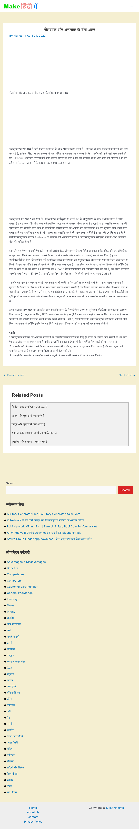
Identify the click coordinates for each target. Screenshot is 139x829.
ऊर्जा (9, 642)
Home (33, 807)
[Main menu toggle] (132, 6)
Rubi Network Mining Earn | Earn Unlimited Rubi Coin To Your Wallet (52, 526)
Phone (11, 611)
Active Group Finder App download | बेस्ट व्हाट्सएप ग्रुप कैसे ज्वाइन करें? (49, 539)
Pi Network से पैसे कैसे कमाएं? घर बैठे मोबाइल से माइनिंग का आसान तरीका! (46, 520)
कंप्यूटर (10, 655)
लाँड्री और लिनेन (15, 767)
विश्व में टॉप (12, 773)
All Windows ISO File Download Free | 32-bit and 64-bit (44, 532)
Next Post (127, 375)
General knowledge (20, 593)
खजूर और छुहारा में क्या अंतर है (28, 424)
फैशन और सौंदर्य (15, 736)
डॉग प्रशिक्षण (13, 692)
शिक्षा (9, 786)
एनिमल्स (11, 649)
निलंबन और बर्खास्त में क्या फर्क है (29, 407)
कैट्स (9, 667)
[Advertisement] (69, 67)
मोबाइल (10, 761)
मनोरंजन (11, 755)
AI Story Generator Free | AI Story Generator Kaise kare (43, 514)
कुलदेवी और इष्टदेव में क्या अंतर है (30, 441)
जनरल (10, 680)
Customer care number (22, 586)
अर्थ (9, 630)
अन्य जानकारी (14, 624)
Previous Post (15, 375)
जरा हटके (11, 686)
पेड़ (8, 717)
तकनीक (11, 705)
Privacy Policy (33, 821)
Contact (33, 817)
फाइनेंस (10, 730)
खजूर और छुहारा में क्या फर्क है (28, 415)
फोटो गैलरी (12, 742)
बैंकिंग (9, 748)
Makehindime (115, 807)
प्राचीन (10, 723)
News (10, 605)
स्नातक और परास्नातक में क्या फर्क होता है (34, 433)
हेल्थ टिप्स (12, 792)
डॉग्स (9, 698)
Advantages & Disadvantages (26, 562)
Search (10, 483)
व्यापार (10, 780)
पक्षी (9, 711)
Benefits (12, 568)
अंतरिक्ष (10, 618)
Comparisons (15, 574)
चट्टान (10, 674)
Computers (14, 580)
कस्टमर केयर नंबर (16, 661)
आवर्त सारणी (13, 636)
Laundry (12, 599)
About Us (33, 812)
